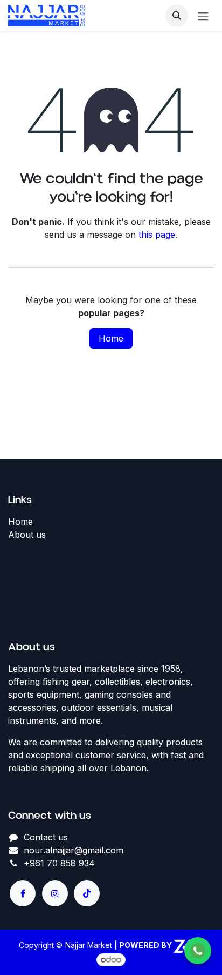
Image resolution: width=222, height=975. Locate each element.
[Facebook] (23, 893)
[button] (176, 15)
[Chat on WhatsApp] (197, 950)
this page (156, 234)
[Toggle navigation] (203, 15)
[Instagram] (55, 893)
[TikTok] (87, 893)
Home (111, 338)
